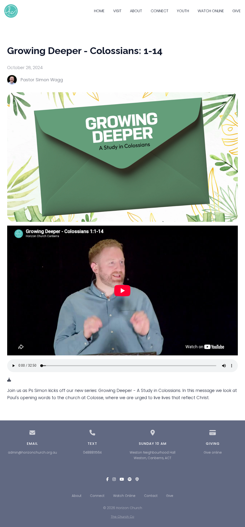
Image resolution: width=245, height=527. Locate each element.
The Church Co (122, 517)
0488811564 (92, 452)
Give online (213, 452)
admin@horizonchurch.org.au (32, 452)
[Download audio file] (9, 379)
